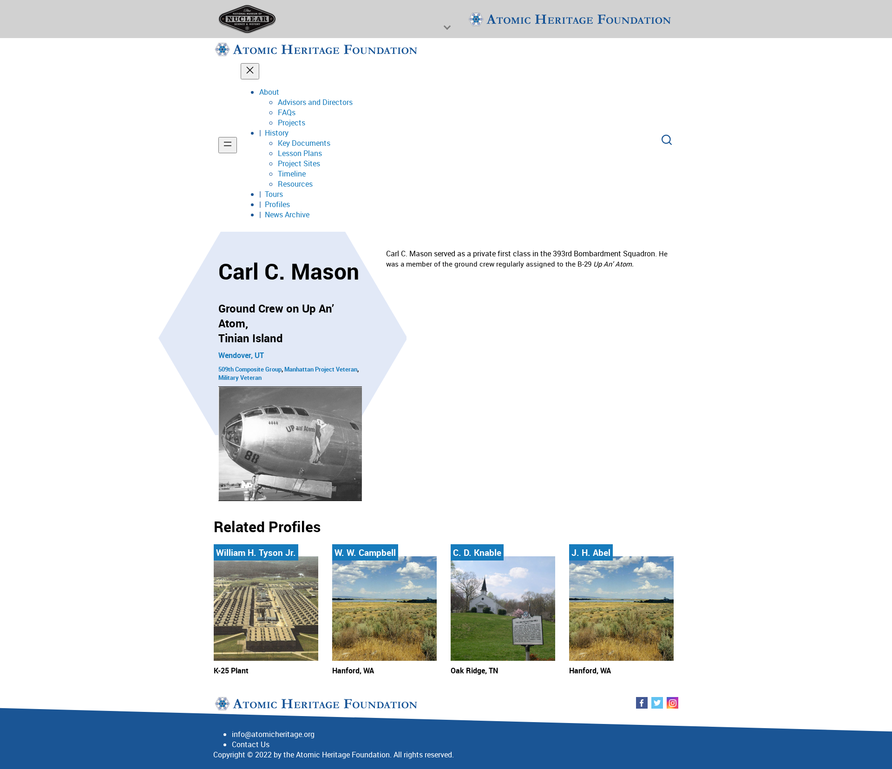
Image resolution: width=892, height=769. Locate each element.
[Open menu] (227, 145)
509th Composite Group (250, 369)
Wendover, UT (241, 355)
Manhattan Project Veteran (320, 369)
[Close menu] (250, 71)
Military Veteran (240, 377)
